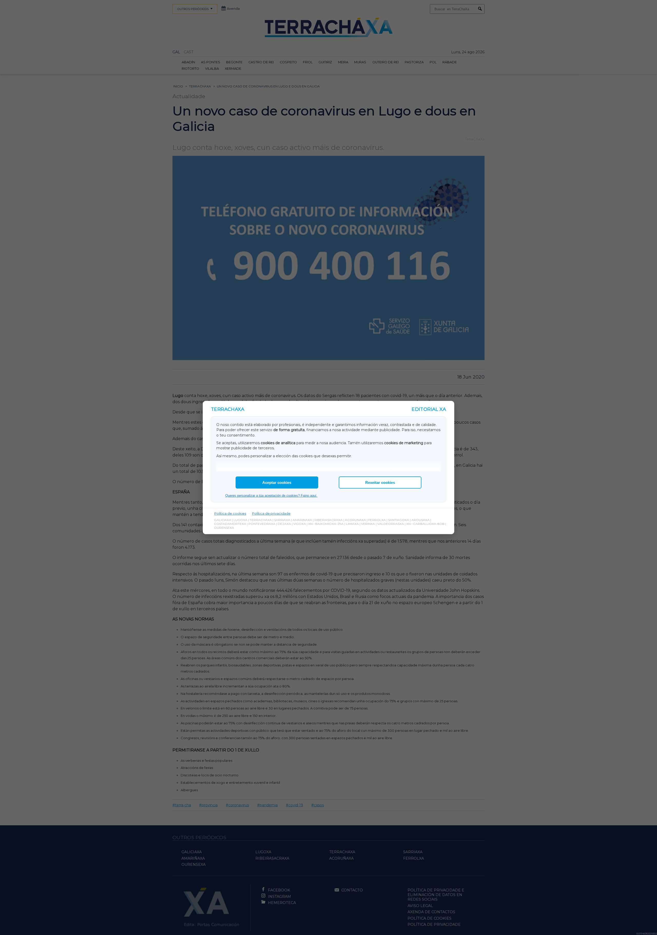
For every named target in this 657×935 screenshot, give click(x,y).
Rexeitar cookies (380, 482)
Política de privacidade (271, 513)
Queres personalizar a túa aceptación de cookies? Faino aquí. (271, 495)
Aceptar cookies (276, 482)
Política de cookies (230, 513)
